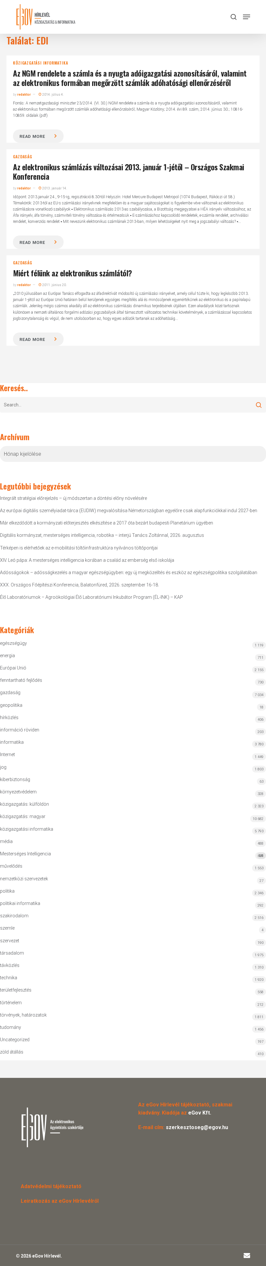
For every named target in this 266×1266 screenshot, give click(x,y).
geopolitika (11, 705)
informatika (12, 742)
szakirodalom (14, 915)
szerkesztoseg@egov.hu (197, 1127)
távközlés (9, 965)
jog (3, 767)
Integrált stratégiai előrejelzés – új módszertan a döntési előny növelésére (73, 498)
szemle (7, 928)
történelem (11, 1002)
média (6, 841)
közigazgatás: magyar (22, 816)
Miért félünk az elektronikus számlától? (72, 273)
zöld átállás (11, 1052)
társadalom (12, 953)
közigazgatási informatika (40, 63)
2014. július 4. (53, 94)
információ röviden (19, 729)
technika (8, 977)
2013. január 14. (54, 188)
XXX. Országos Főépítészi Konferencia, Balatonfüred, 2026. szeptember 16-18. (79, 584)
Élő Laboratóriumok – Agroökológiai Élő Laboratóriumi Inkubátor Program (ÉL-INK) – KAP (91, 597)
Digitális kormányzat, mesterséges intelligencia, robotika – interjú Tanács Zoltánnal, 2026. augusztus (102, 535)
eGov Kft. (199, 1113)
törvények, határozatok (23, 1015)
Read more (32, 136)
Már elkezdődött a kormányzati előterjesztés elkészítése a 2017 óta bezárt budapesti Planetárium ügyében (106, 522)
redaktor (24, 94)
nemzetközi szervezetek (24, 878)
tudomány (10, 1027)
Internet (7, 754)
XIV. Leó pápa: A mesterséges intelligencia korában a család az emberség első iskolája (87, 560)
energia (7, 655)
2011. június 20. (54, 285)
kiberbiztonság (15, 779)
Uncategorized (15, 1039)
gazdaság (22, 157)
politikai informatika (20, 903)
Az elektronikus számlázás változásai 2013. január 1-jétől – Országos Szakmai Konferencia (128, 171)
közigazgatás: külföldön (24, 804)
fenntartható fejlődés (21, 680)
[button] (246, 17)
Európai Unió (13, 667)
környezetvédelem (18, 791)
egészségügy (13, 643)
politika (7, 891)
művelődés (11, 866)
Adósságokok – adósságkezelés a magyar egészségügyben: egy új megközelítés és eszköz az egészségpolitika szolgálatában (128, 572)
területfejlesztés (15, 990)
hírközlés (9, 717)
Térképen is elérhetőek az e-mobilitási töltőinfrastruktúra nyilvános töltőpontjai (79, 547)
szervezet (9, 940)
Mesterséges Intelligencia (131, 854)
